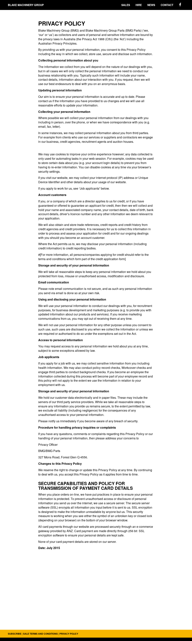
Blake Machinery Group (26, 5)
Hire (139, 5)
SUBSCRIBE (14, 633)
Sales (125, 5)
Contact (167, 5)
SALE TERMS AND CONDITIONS (40, 633)
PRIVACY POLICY (68, 633)
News (151, 5)
